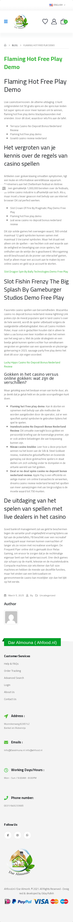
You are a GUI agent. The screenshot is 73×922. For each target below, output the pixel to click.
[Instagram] (17, 835)
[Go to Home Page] (5, 45)
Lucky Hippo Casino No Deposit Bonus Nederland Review (32, 364)
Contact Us (10, 699)
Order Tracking (12, 670)
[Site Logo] (20, 21)
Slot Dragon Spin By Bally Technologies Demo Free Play (36, 271)
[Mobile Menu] (7, 21)
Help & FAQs (11, 663)
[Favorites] (46, 21)
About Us (9, 692)
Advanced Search (14, 677)
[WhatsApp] (27, 835)
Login (7, 684)
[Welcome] (54, 21)
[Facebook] (8, 835)
